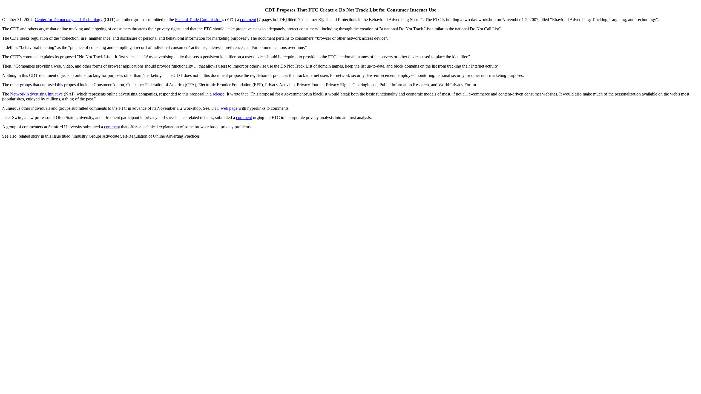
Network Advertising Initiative (36, 94)
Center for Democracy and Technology (68, 19)
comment (248, 19)
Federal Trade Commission (198, 19)
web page (229, 108)
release (219, 94)
